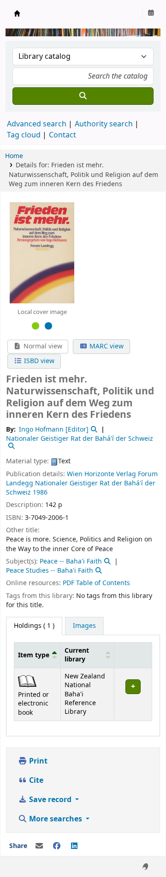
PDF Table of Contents (96, 583)
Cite (35, 780)
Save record (50, 799)
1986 (40, 492)
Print (37, 761)
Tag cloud (24, 135)
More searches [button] (55, 819)
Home (14, 156)
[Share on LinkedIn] (74, 846)
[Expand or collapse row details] (133, 694)
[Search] (83, 96)
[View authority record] (93, 429)
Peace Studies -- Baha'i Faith (49, 570)
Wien (75, 474)
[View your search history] (151, 13)
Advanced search (36, 124)
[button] (54, 655)
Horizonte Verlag (110, 474)
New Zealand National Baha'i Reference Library (17, 13)
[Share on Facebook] (56, 846)
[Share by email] (39, 846)
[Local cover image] (42, 252)
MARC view (106, 346)
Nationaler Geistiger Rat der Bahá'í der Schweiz (80, 487)
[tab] (84, 626)
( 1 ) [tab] (34, 626)
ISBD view (38, 361)
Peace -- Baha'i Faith (71, 561)
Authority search (104, 124)
